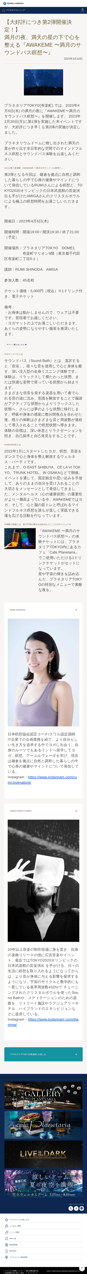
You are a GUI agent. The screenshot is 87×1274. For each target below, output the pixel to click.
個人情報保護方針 (32, 1271)
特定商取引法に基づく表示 (14, 1273)
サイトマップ (32, 1273)
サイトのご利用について (13, 1271)
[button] (43, 610)
